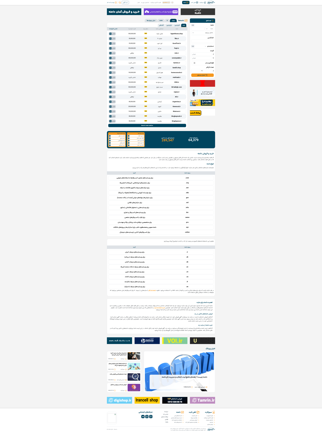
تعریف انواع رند (210, 416)
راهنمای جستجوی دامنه (177, 420)
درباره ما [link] (166, 412)
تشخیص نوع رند (145, 2)
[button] (166, 2)
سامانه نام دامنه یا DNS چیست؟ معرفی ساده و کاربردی (187, 377)
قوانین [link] (166, 419)
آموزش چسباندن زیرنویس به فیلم (119, 385)
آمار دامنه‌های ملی (178, 416)
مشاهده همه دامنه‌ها (147, 125)
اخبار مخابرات (194, 416)
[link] (120, 2)
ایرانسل (211, 422)
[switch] (193, 63)
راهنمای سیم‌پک (194, 418)
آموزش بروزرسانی (193, 420)
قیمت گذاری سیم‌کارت (155, 2)
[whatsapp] (150, 416)
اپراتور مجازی (210, 424)
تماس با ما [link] (165, 414)
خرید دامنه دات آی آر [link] (159, 308)
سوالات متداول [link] (164, 417)
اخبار (139, 2)
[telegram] (143, 416)
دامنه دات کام (152, 290)
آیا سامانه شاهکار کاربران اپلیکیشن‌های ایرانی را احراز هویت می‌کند (118, 364)
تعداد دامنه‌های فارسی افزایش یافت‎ (118, 374)
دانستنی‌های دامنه (178, 422)
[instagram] (147, 416)
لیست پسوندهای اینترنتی (176, 418)
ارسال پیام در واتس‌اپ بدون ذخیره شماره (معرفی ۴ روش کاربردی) (119, 354)
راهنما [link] (166, 422)
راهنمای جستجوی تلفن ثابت (191, 422)
